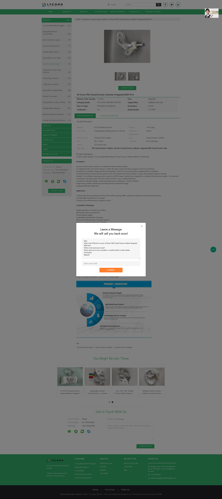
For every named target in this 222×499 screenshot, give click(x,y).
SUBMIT (111, 270)
